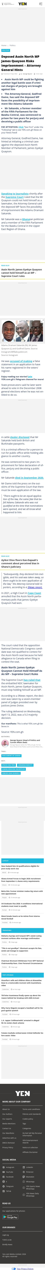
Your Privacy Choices (25, 1269)
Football (4, 922)
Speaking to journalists (15, 193)
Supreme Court (15, 197)
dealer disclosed (20, 437)
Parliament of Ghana (11, 755)
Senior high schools (11, 773)
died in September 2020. (29, 477)
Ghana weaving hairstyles (13, 769)
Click (21, 126)
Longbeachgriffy (25, 765)
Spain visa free (8, 765)
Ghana (26, 219)
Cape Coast (34, 593)
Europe (4, 910)
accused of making (21, 361)
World (4, 872)
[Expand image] (42, 321)
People (4, 897)
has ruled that (32, 680)
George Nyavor (27, 74)
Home (3, 45)
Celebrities (5, 989)
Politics (12, 45)
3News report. (35, 587)
